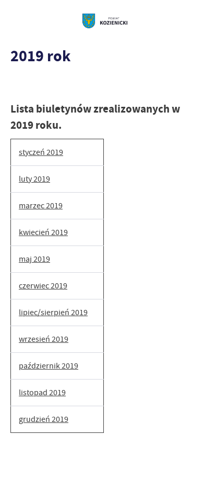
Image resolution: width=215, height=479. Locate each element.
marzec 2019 (41, 205)
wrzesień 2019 (43, 339)
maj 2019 (34, 259)
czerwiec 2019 (43, 286)
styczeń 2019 (41, 152)
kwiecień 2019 (43, 232)
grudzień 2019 (43, 419)
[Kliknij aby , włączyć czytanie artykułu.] (18, 85)
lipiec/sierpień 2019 (53, 312)
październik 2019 (48, 366)
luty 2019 (34, 179)
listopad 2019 (42, 392)
